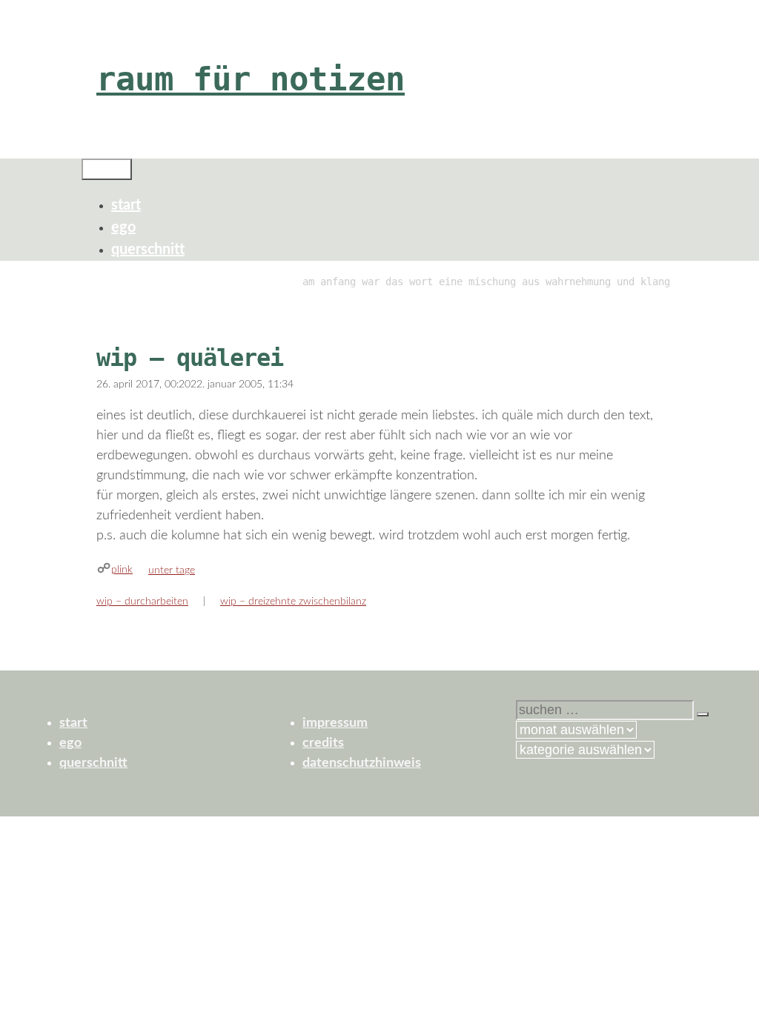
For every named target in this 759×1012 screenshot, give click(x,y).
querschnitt (148, 249)
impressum (335, 723)
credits (323, 743)
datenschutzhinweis (361, 763)
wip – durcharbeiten (142, 601)
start (126, 205)
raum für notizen (250, 79)
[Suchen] (703, 714)
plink (122, 570)
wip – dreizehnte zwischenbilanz (293, 601)
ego (123, 227)
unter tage (171, 570)
